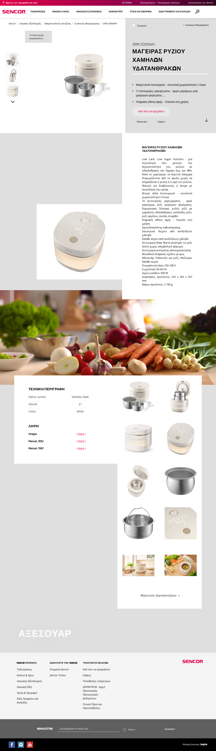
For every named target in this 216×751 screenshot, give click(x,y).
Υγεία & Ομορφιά (27, 693)
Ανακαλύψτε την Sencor (201, 3)
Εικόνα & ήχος (25, 675)
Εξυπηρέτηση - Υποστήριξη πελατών (160, 3)
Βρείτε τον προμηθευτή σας (22, 3)
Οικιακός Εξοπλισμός (29, 681)
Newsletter (45, 729)
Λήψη (80, 434)
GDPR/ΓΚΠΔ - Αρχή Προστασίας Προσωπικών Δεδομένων (94, 692)
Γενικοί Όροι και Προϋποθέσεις (92, 706)
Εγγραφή (169, 729)
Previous (13, 46)
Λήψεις (160, 122)
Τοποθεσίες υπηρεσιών (96, 681)
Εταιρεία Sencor (59, 669)
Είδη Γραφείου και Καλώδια (27, 700)
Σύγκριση (141, 26)
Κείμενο (131, 729)
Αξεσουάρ (141, 122)
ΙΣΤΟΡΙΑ (127, 3)
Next (13, 102)
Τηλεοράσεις (24, 669)
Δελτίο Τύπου (58, 675)
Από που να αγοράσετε (96, 669)
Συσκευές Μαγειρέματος (197, 25)
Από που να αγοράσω (151, 111)
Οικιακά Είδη (24, 687)
